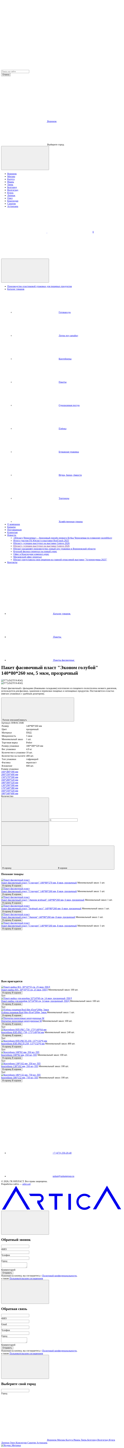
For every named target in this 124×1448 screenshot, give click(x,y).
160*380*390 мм (9, 771)
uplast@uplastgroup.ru (63, 1176)
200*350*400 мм (9, 774)
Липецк (11, 195)
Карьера (11, 527)
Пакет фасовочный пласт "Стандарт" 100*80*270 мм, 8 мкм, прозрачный (39, 882)
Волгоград (12, 190)
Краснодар (12, 201)
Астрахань (12, 206)
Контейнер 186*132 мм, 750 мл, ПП (19, 1077)
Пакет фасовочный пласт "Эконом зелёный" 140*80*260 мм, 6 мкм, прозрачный (42, 900)
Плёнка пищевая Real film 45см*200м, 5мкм (24, 1012)
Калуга (11, 179)
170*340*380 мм (9, 788)
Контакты (12, 562)
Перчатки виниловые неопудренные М (21, 1021)
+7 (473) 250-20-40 (62, 1153)
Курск (10, 192)
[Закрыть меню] (25, 271)
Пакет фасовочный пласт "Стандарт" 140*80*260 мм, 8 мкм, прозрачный (39, 891)
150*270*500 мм (9, 777)
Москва (11, 176)
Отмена (5, 75)
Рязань (10, 182)
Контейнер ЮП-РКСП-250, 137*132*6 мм (23, 1043)
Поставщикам (14, 529)
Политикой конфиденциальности (59, 1275)
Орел (10, 198)
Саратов (11, 203)
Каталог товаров (15, 289)
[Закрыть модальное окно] (25, 158)
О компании (13, 524)
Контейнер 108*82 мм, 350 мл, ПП (19, 1055)
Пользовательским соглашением (26, 1278)
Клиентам (12, 532)
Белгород (12, 187)
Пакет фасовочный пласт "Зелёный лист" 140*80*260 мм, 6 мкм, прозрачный (41, 908)
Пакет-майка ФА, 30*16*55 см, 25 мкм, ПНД (24, 989)
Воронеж (12, 173)
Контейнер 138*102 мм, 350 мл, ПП (19, 1066)
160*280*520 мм (9, 780)
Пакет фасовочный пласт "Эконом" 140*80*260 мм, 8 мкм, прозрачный (38, 917)
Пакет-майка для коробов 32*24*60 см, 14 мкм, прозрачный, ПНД (35, 1001)
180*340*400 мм (9, 793)
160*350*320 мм (9, 790)
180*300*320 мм (9, 782)
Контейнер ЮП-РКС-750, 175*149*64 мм (22, 1032)
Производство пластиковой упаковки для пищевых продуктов (39, 286)
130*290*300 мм (9, 785)
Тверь (10, 184)
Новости (11, 535)
